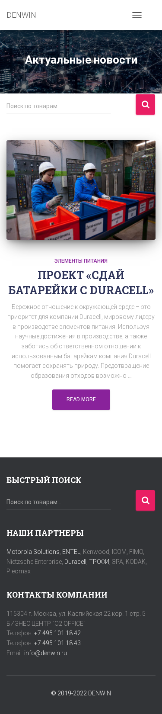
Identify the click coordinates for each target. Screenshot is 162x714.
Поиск (145, 104)
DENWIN (99, 693)
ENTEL (71, 551)
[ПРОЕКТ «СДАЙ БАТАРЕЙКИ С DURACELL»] (81, 190)
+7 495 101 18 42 (57, 633)
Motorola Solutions (33, 551)
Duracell (75, 561)
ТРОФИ (99, 561)
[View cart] (152, 15)
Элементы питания (81, 261)
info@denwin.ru (45, 653)
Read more (81, 399)
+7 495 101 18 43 (57, 643)
